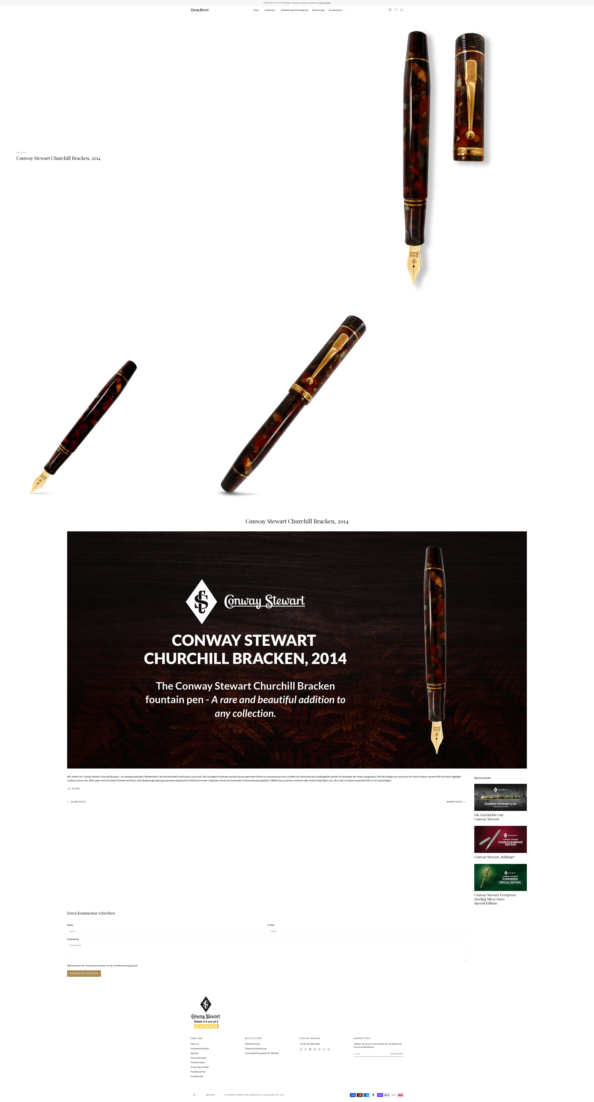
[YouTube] (324, 1049)
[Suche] (396, 10)
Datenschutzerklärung (255, 1048)
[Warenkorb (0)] (401, 10)
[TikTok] (314, 1049)
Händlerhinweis (252, 1043)
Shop (256, 10)
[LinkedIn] (328, 1049)
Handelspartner (198, 1071)
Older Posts (78, 802)
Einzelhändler (197, 1076)
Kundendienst (335, 10)
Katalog (194, 1053)
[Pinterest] (319, 1049)
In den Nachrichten (200, 1067)
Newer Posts (455, 802)
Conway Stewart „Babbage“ (494, 856)
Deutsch (210, 1095)
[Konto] (390, 10)
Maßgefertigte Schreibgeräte (294, 10)
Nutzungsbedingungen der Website (262, 1053)
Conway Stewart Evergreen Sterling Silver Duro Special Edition (495, 899)
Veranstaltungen (198, 1057)
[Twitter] (310, 1049)
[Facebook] (305, 1049)
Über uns (195, 1043)
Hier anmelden (325, 3)
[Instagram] (300, 1049)
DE (194, 1095)
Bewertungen (318, 10)
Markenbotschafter (200, 1048)
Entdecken (270, 10)
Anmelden (397, 1054)
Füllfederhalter (198, 1062)
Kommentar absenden (84, 973)
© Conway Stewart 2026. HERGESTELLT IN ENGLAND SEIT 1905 (254, 1095)
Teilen (75, 788)
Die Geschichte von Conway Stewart (488, 816)
